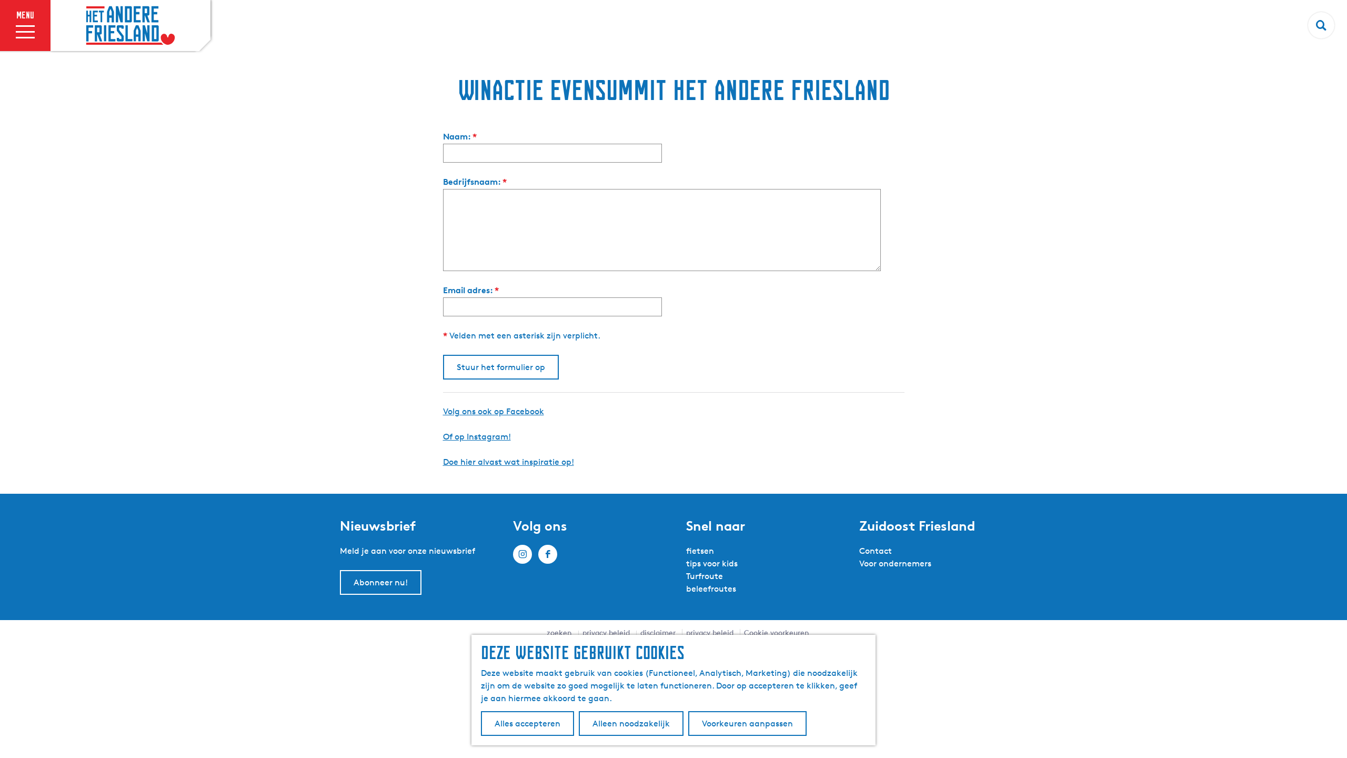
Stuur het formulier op (501, 367)
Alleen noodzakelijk (631, 724)
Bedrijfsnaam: (477, 182)
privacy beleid (606, 632)
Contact (875, 551)
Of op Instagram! (477, 437)
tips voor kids (712, 563)
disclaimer (658, 632)
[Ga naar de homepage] (130, 26)
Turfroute (704, 576)
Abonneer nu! (381, 582)
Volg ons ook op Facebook (493, 411)
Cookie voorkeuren (776, 632)
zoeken (559, 632)
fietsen (700, 551)
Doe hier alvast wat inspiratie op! (508, 462)
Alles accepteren (527, 724)
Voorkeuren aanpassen (747, 724)
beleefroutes (711, 589)
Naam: (462, 137)
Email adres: (473, 290)
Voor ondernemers (895, 563)
